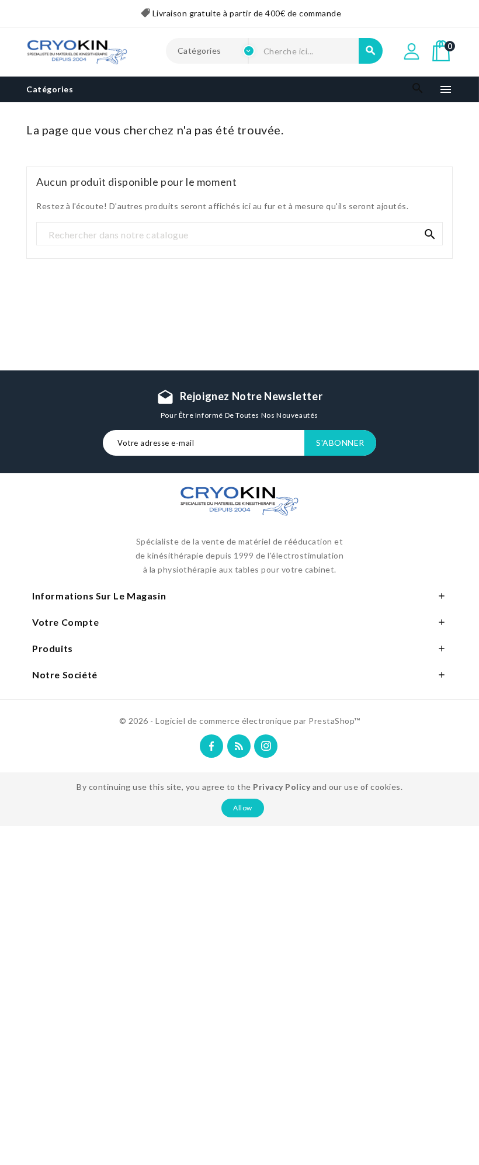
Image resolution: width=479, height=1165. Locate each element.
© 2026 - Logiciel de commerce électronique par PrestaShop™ (239, 721)
